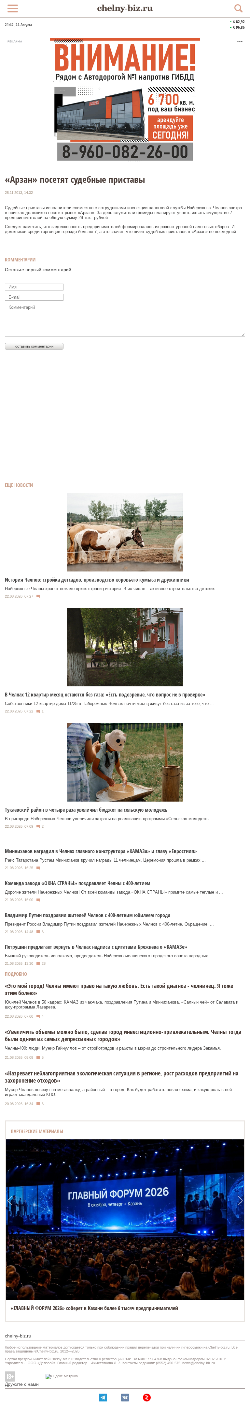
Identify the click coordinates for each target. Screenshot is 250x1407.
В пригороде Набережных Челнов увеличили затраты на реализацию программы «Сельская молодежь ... (109, 818)
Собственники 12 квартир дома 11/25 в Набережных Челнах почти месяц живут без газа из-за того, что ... (109, 703)
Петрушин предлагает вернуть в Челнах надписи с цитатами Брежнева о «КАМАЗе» (96, 946)
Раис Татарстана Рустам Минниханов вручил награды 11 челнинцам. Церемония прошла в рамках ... (105, 860)
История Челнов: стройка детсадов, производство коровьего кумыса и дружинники (97, 579)
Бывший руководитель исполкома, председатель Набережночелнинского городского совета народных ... (109, 955)
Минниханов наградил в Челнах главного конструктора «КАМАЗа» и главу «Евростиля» (101, 851)
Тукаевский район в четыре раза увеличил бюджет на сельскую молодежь (86, 809)
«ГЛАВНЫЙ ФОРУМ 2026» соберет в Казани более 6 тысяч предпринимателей (94, 1308)
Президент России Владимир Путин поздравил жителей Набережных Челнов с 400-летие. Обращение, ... (109, 924)
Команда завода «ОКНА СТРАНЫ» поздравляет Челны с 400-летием (77, 883)
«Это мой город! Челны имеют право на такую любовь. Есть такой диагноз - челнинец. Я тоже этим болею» (119, 989)
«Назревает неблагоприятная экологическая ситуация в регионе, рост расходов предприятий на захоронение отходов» (121, 1076)
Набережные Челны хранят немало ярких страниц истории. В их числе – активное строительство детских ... (112, 588)
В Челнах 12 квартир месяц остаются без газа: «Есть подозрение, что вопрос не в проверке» (105, 694)
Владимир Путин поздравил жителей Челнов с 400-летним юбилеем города (87, 915)
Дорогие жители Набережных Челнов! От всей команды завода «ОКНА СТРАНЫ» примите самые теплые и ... (114, 892)
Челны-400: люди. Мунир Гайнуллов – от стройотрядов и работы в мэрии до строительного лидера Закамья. (113, 1048)
